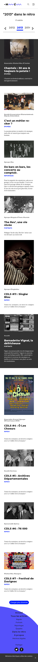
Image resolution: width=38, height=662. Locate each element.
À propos (19, 635)
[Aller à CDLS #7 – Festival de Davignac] (19, 560)
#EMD (17, 421)
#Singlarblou (14, 289)
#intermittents (14, 116)
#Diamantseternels (27, 114)
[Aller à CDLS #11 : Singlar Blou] (19, 262)
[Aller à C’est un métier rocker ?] (19, 101)
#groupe (7, 162)
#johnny (16, 524)
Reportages (19, 625)
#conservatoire (15, 114)
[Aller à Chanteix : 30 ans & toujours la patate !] (19, 49)
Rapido (19, 619)
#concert (16, 419)
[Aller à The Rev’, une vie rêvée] (19, 204)
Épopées (19, 628)
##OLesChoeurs (9, 421)
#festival (16, 63)
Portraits (19, 622)
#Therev (20, 217)
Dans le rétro (19, 632)
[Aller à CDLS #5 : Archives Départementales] (19, 458)
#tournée (26, 217)
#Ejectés (7, 116)
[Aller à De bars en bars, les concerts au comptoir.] (19, 149)
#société (7, 114)
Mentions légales (19, 638)
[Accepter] (35, 658)
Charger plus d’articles (19, 602)
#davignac (17, 574)
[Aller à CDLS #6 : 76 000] (19, 510)
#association (8, 63)
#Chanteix (26, 63)
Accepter (19, 659)
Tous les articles (19, 616)
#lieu (20, 63)
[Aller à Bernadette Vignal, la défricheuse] (19, 322)
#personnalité (8, 524)
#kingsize (13, 217)
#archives (13, 471)
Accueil (19, 612)
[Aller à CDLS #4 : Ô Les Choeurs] (19, 395)
